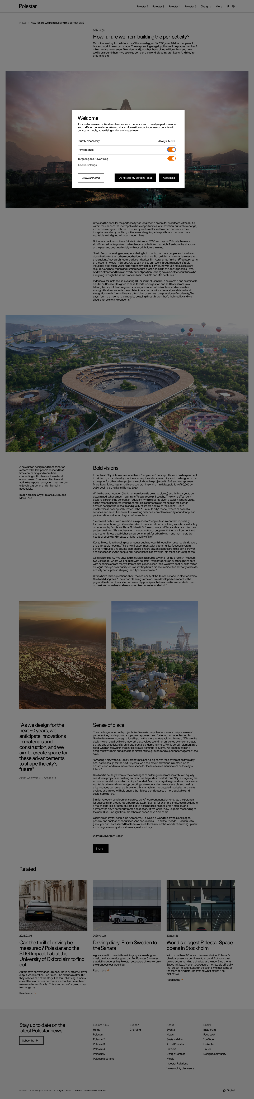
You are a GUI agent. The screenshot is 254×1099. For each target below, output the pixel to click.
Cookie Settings (87, 165)
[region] (128, 149)
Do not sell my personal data (135, 177)
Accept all (169, 177)
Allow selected (91, 178)
